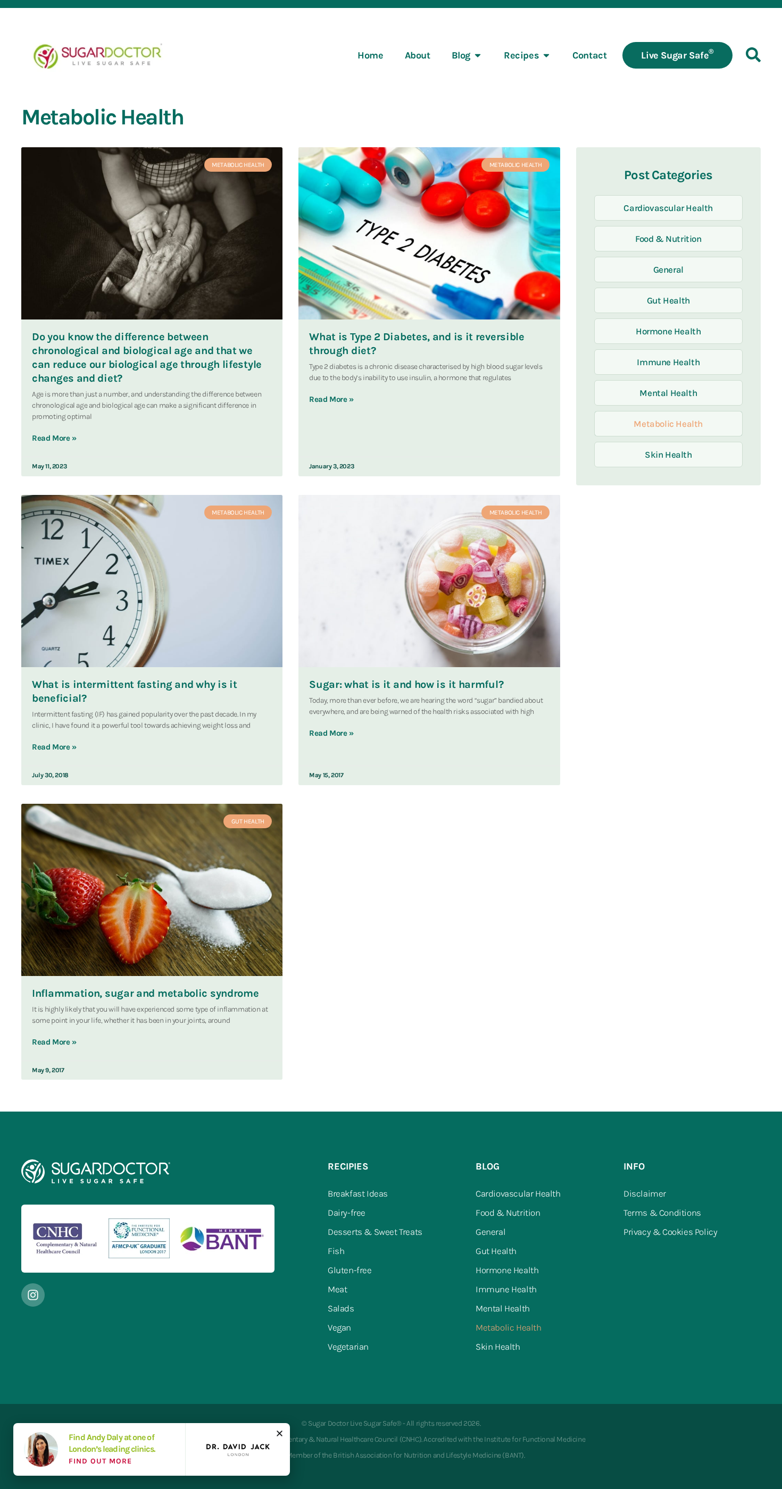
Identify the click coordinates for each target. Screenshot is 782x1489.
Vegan (339, 1327)
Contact (589, 55)
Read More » (54, 438)
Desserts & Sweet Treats (375, 1231)
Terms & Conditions (662, 1212)
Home (370, 55)
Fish (336, 1251)
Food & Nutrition (668, 238)
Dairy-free (346, 1212)
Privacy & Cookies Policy (670, 1231)
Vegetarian (348, 1346)
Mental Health (668, 393)
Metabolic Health (668, 423)
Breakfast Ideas (358, 1193)
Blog (461, 55)
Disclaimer (644, 1193)
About (417, 55)
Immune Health (668, 362)
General (668, 269)
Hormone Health (668, 331)
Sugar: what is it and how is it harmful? (406, 684)
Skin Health (668, 454)
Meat (337, 1289)
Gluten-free (350, 1270)
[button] (280, 1433)
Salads (341, 1308)
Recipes (521, 55)
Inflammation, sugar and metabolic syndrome (145, 993)
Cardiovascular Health (668, 208)
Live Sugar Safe (677, 54)
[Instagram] (33, 1295)
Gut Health (668, 300)
